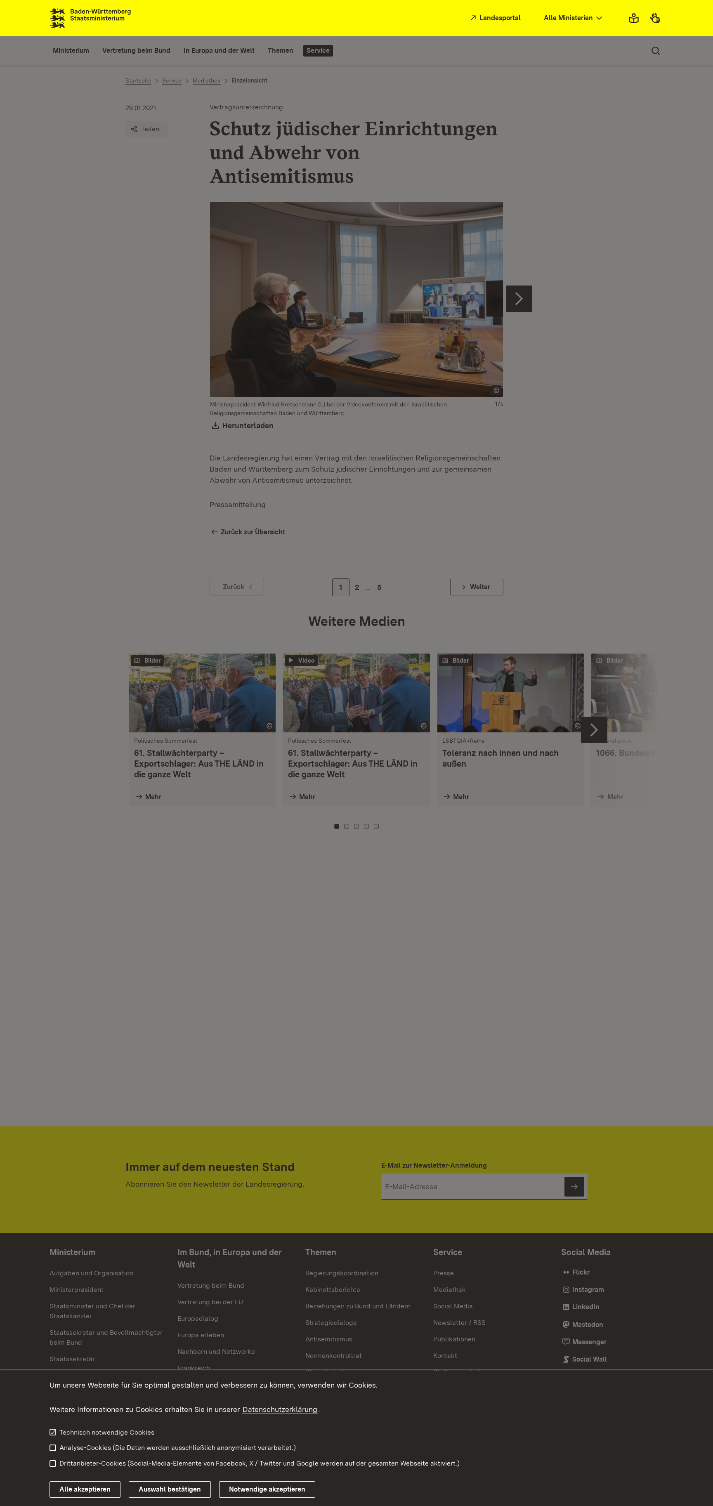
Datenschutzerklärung (280, 1409)
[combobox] (574, 18)
